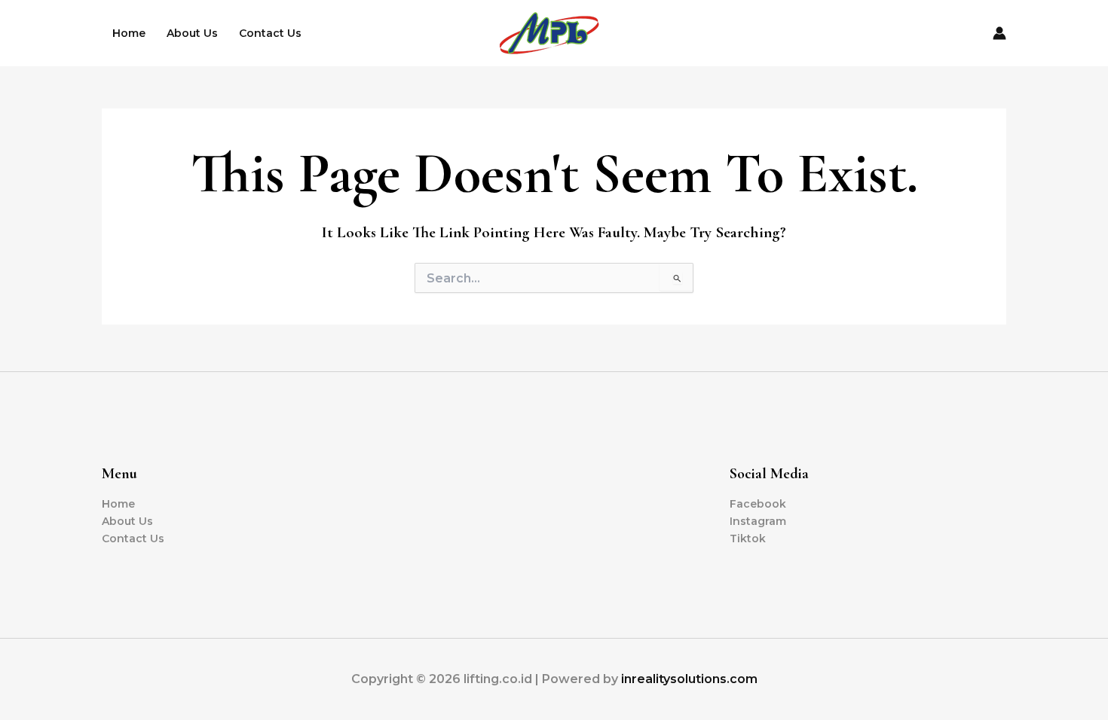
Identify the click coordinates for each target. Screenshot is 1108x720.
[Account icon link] (999, 33)
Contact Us (270, 33)
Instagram (758, 521)
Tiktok (748, 538)
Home (128, 33)
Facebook (758, 504)
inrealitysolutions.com (689, 679)
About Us (192, 33)
